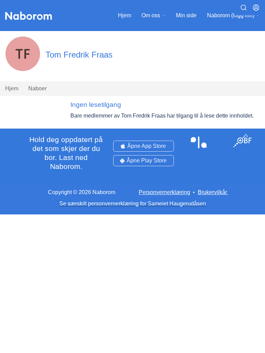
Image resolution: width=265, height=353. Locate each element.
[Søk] (243, 7)
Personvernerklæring (164, 192)
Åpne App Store (146, 146)
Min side (186, 15)
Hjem (124, 15)
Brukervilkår (212, 192)
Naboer (37, 88)
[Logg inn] (256, 7)
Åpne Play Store (147, 160)
